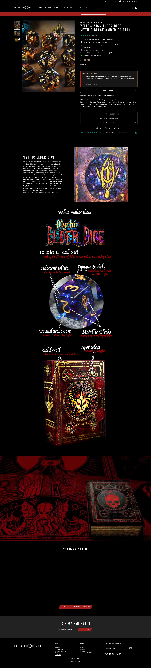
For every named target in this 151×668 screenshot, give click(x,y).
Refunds (57, 647)
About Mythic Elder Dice (109, 114)
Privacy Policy (59, 649)
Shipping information (109, 118)
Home (82, 22)
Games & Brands (55, 7)
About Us (81, 7)
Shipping (58, 654)
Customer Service (60, 653)
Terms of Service (60, 651)
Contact (82, 649)
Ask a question (109, 122)
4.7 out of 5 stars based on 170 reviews (113, 132)
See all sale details (89, 84)
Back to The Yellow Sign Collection (77, 606)
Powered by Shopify (75, 661)
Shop (41, 7)
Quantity (84, 64)
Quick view (28, 583)
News (70, 7)
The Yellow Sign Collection (93, 22)
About (82, 647)
